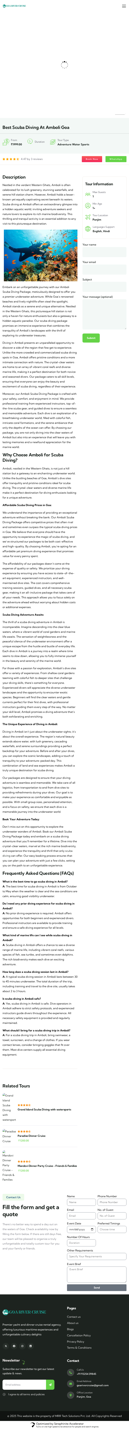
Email (70, 1209)
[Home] (14, 6)
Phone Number (107, 1196)
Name (71, 1196)
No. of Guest (105, 1209)
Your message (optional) (97, 296)
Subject (87, 279)
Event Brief (74, 1264)
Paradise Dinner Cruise (31, 1135)
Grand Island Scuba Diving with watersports (44, 1109)
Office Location (85, 1392)
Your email (89, 262)
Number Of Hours (78, 1237)
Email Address (84, 1381)
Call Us (80, 1369)
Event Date (74, 1223)
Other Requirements (80, 1250)
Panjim (97, 219)
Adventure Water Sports (73, 144)
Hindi (106, 231)
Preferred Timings (109, 1223)
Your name (89, 244)
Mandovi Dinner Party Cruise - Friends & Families (47, 1166)
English (97, 231)
